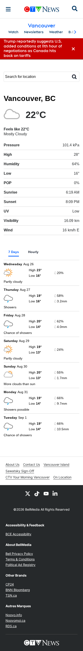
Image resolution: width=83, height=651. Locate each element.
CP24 (10, 584)
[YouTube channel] (46, 493)
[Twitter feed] (27, 493)
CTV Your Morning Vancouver (28, 477)
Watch (13, 32)
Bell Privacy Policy (19, 554)
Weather (56, 32)
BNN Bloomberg (18, 590)
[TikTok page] (37, 493)
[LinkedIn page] (55, 493)
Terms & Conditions (20, 559)
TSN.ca (11, 595)
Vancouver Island (56, 464)
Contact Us (31, 464)
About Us (12, 464)
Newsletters (34, 32)
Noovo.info (14, 615)
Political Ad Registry (21, 565)
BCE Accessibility (18, 534)
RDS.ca (11, 626)
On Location (62, 477)
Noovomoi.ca (15, 620)
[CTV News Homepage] (41, 9)
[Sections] (8, 9)
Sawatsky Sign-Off (20, 471)
